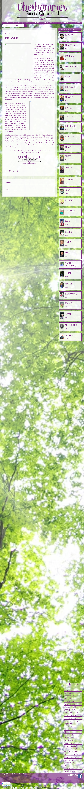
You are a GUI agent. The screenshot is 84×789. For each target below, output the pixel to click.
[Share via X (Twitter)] (9, 171)
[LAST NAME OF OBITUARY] (25, 25)
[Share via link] (14, 171)
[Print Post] (18, 171)
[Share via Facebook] (5, 171)
